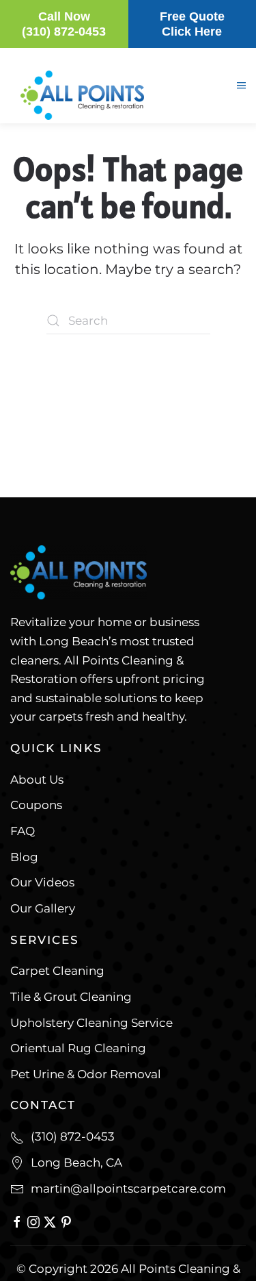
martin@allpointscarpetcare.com (128, 1188)
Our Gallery (42, 908)
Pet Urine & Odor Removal (85, 1074)
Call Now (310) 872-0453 (64, 24)
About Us (36, 779)
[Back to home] (78, 154)
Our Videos (42, 882)
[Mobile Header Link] (82, 94)
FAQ (22, 831)
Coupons (36, 805)
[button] (241, 85)
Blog (24, 857)
